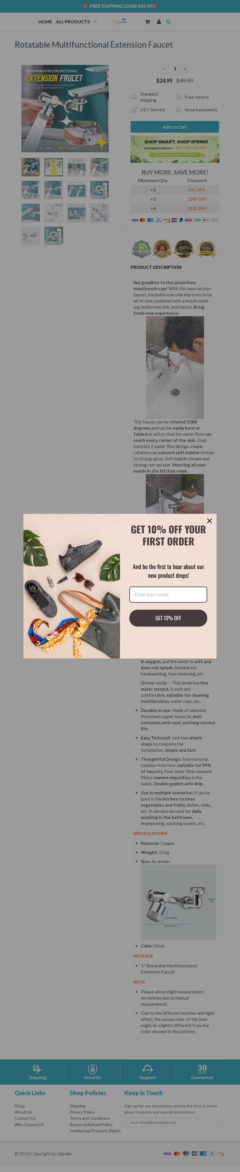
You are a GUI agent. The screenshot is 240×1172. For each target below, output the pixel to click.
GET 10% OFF (168, 618)
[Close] (210, 521)
